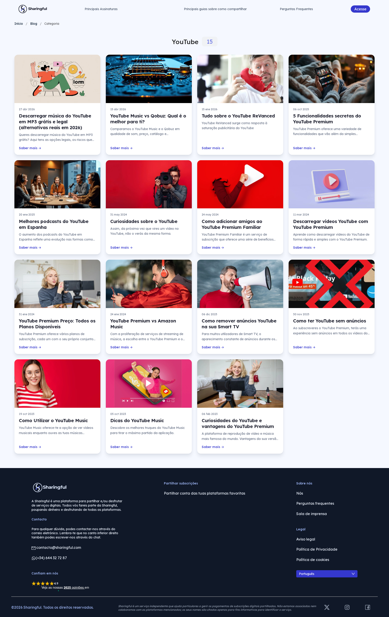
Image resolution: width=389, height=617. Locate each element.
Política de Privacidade (316, 549)
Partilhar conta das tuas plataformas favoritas (204, 493)
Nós (299, 493)
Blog (33, 24)
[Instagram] (347, 608)
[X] (327, 608)
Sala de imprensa (311, 513)
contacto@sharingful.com (58, 547)
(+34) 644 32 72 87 (51, 558)
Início (18, 24)
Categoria (51, 24)
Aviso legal (305, 539)
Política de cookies (312, 559)
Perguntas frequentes (315, 503)
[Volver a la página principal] (32, 9)
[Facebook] (367, 608)
